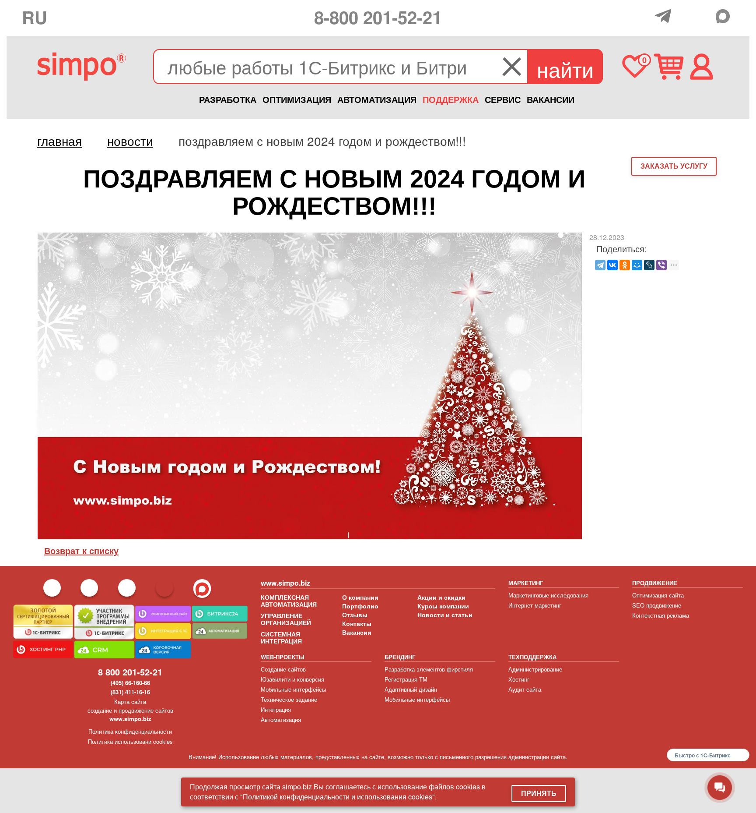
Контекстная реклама (660, 615)
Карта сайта (130, 701)
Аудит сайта (524, 689)
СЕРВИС (503, 99)
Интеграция (276, 709)
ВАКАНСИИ (550, 99)
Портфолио (360, 605)
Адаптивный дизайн (411, 689)
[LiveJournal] (649, 265)
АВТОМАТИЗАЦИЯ (376, 99)
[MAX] (725, 16)
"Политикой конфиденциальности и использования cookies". (338, 797)
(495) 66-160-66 (130, 683)
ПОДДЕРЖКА (451, 99)
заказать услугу (673, 166)
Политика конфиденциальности (130, 731)
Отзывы (355, 614)
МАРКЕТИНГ (525, 583)
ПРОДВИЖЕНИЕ (654, 583)
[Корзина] (669, 66)
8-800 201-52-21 (378, 16)
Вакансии (356, 632)
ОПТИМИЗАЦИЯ (296, 99)
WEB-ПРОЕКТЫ (282, 657)
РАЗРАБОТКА (227, 99)
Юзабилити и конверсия (292, 679)
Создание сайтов (283, 669)
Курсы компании (443, 605)
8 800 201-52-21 (130, 671)
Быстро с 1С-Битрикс (703, 755)
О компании (360, 597)
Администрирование (535, 669)
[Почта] (684, 15)
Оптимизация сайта (658, 595)
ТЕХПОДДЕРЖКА (532, 657)
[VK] (704, 15)
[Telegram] (665, 16)
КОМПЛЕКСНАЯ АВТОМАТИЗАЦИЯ (289, 600)
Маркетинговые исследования (548, 595)
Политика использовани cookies (130, 741)
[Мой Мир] (637, 265)
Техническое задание (289, 699)
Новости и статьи (444, 614)
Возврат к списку (81, 550)
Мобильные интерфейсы (293, 689)
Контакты (356, 623)
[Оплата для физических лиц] (646, 17)
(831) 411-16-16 (130, 692)
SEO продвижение (656, 605)
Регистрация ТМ (406, 679)
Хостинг (518, 679)
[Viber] (661, 265)
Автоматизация (281, 719)
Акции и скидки (441, 597)
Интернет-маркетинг (534, 605)
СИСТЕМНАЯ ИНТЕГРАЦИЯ (281, 637)
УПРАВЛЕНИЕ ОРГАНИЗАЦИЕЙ (286, 619)
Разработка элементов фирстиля (429, 669)
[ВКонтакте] (612, 265)
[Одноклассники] (625, 265)
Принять (538, 793)
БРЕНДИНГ (400, 657)
